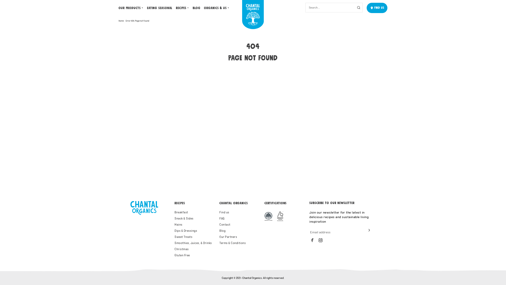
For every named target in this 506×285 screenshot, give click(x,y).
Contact (224, 224)
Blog (197, 8)
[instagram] (321, 240)
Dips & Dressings (186, 230)
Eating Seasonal (160, 8)
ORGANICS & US (215, 8)
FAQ (222, 218)
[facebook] (312, 240)
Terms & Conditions (232, 243)
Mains (178, 224)
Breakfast (181, 212)
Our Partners (228, 236)
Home (121, 21)
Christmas (182, 249)
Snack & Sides (184, 218)
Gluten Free (182, 255)
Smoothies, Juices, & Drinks (193, 243)
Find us (224, 212)
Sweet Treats (183, 236)
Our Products (130, 8)
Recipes (181, 8)
